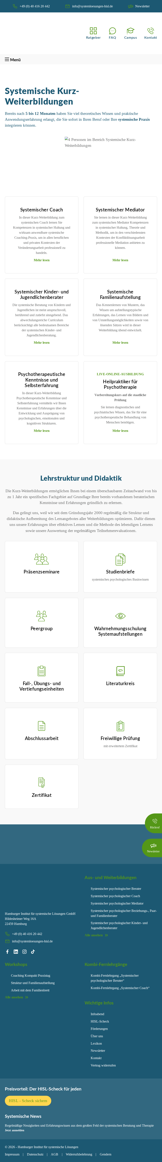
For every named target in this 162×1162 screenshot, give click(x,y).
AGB (54, 1154)
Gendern (105, 1154)
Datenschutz (35, 1154)
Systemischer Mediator (120, 210)
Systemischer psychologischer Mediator (117, 903)
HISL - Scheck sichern (28, 1100)
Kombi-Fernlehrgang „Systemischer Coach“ (120, 988)
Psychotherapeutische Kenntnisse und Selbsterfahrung (41, 380)
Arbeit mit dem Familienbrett (30, 990)
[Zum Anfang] (152, 1155)
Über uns (97, 1036)
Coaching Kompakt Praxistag (30, 975)
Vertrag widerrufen (103, 1065)
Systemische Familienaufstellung (120, 295)
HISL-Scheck (100, 1021)
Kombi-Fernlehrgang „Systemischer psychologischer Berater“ (115, 978)
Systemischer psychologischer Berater (116, 888)
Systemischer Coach (41, 210)
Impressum (12, 1154)
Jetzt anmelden (14, 1130)
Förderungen (99, 1029)
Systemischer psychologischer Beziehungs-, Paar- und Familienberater (124, 913)
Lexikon (96, 1043)
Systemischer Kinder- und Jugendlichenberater (42, 295)
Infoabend (97, 1014)
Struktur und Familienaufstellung (33, 983)
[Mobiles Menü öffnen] (7, 59)
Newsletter (98, 1050)
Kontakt (96, 1058)
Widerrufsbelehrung (79, 1154)
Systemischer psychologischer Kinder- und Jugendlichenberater (119, 925)
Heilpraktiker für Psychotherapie (120, 384)
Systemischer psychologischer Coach (115, 896)
